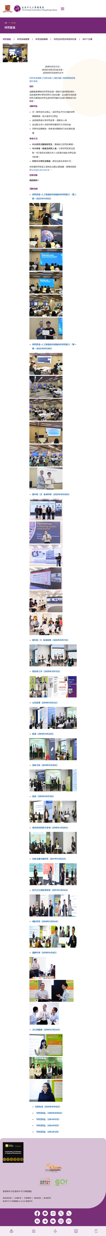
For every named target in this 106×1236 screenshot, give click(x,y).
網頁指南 (37, 1198)
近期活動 (47, 78)
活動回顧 (57, 78)
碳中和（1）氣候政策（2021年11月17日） (51, 640)
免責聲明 (27, 1198)
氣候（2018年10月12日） (43, 796)
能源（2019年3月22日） (43, 733)
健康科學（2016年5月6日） (45, 952)
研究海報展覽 (23, 39)
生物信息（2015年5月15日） (48, 1106)
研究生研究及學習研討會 (65, 39)
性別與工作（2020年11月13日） (46, 671)
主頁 (6, 23)
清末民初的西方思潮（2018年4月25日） (50, 827)
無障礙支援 (7, 1198)
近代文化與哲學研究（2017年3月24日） (50, 890)
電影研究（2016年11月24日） (45, 921)
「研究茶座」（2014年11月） (48, 1119)
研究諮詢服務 (41, 39)
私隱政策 (17, 1198)
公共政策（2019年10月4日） (45, 702)
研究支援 (13, 23)
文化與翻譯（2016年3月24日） (46, 1029)
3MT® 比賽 (87, 39)
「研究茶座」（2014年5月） (47, 1125)
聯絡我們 (47, 1198)
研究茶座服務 (35, 78)
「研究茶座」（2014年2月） (47, 1131)
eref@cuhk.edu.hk (40, 169)
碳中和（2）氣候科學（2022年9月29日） (51, 494)
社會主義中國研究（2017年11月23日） (49, 858)
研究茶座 (7, 39)
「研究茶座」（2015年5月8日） (49, 1113)
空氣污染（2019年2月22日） (45, 765)
